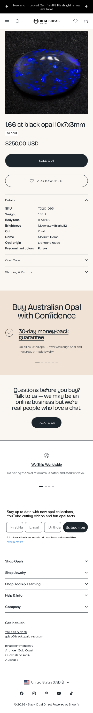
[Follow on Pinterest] (46, 693)
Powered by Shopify (65, 704)
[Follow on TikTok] (71, 693)
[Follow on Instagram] (34, 693)
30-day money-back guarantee (43, 334)
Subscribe (75, 527)
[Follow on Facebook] (22, 693)
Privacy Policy (14, 541)
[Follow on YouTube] (59, 693)
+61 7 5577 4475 (16, 632)
